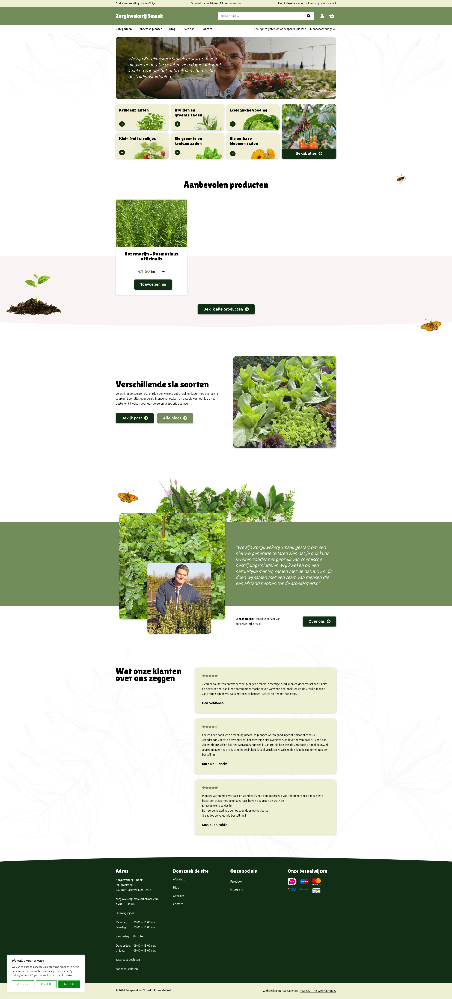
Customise (23, 984)
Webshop (179, 879)
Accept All (69, 984)
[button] (133, 29)
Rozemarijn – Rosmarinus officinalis (151, 256)
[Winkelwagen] (331, 16)
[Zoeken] (309, 16)
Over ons (179, 896)
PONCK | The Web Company (318, 990)
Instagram (236, 889)
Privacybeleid (162, 990)
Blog (176, 887)
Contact (178, 904)
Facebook (236, 881)
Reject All (46, 984)
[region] (46, 973)
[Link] (322, 15)
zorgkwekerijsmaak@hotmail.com (137, 899)
